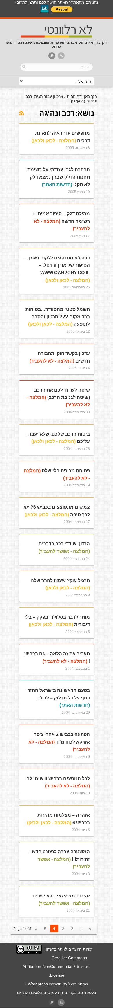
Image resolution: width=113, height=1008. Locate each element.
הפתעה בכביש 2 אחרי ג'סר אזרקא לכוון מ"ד (59, 742)
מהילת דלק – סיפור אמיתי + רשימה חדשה (61, 221)
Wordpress (38, 984)
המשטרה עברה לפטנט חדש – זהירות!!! (59, 859)
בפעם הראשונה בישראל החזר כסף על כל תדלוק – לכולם (59, 698)
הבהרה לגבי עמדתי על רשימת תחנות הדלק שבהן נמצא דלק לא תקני (58, 177)
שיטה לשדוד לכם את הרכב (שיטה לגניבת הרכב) (58, 397)
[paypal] (51, 56)
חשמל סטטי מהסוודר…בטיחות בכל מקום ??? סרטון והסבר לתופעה (57, 317)
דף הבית (74, 96)
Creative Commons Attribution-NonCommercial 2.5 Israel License (56, 966)
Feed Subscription (21, 113)
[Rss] (61, 56)
